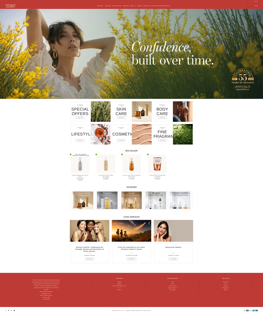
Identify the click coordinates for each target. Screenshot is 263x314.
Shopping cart (226, 287)
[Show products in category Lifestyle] (100, 134)
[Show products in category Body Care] (183, 111)
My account (225, 281)
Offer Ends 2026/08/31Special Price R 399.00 (81, 155)
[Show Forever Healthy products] (180, 200)
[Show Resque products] (155, 200)
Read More (89, 258)
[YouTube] (14, 310)
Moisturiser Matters (173, 247)
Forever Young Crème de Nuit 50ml (131, 175)
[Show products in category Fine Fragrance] (183, 134)
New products (173, 289)
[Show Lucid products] (131, 200)
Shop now (80, 117)
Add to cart (83, 164)
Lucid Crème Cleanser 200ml (106, 175)
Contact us (119, 289)
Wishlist (226, 289)
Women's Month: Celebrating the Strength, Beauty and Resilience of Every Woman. (89, 249)
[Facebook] (6, 310)
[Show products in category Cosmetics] (142, 134)
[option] (131, 54)
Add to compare (77, 164)
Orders (225, 283)
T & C (119, 287)
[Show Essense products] (107, 200)
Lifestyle (82, 134)
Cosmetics (124, 134)
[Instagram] (11, 310)
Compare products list (173, 287)
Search (172, 281)
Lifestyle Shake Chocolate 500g (157, 175)
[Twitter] (8, 310)
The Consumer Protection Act (119, 285)
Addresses (225, 285)
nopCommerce (121, 310)
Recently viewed (172, 285)
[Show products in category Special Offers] (100, 111)
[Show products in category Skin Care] (142, 111)
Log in (256, 1)
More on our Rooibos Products (160, 5)
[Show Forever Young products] (83, 200)
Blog (173, 283)
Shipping (119, 283)
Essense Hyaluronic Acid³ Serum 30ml (80, 176)
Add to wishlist (80, 164)
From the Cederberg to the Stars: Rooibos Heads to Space (131, 248)
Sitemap (119, 281)
